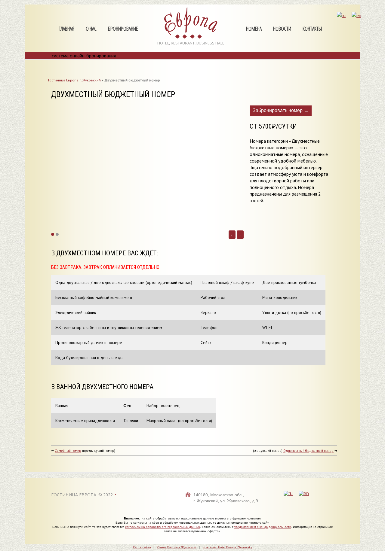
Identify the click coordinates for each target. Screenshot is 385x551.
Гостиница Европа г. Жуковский (74, 80)
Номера (254, 29)
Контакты (312, 29)
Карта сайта (142, 547)
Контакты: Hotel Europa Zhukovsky (227, 547)
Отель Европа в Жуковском (176, 547)
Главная (66, 29)
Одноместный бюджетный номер (308, 451)
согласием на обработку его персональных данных (162, 526)
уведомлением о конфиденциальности (262, 526)
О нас (91, 29)
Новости (282, 29)
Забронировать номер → (281, 110)
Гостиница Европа (73, 495)
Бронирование (123, 29)
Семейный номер (68, 451)
